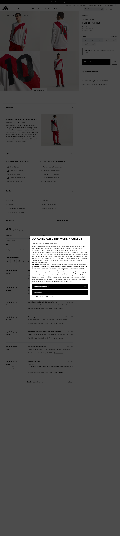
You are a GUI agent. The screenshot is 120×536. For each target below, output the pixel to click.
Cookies (34, 262)
